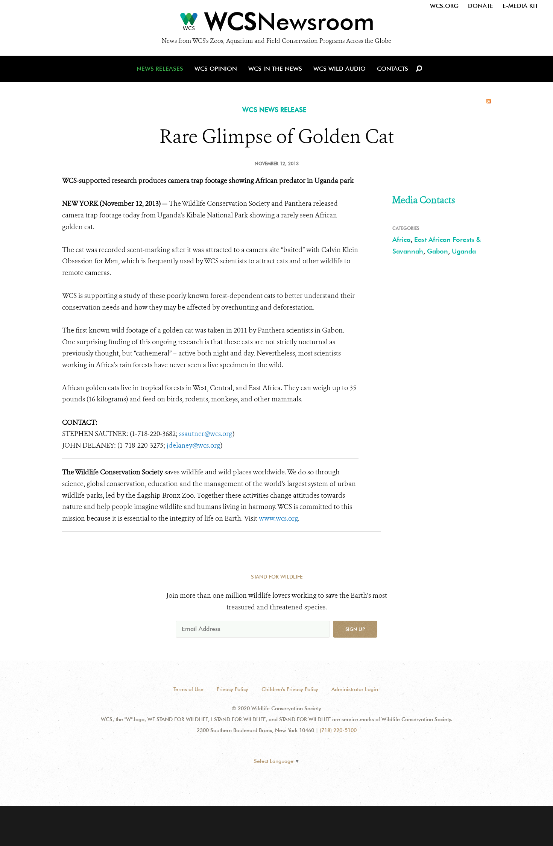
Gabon (437, 251)
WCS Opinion (215, 68)
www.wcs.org (278, 518)
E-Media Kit (520, 5)
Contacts (392, 68)
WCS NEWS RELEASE (274, 110)
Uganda (464, 251)
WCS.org (444, 5)
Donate (480, 5)
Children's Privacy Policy (289, 689)
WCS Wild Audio (339, 68)
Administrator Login (354, 689)
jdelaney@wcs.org (193, 445)
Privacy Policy (232, 689)
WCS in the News (275, 68)
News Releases (160, 68)
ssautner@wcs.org (205, 433)
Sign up (355, 629)
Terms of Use (188, 689)
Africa (401, 239)
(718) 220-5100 (338, 730)
